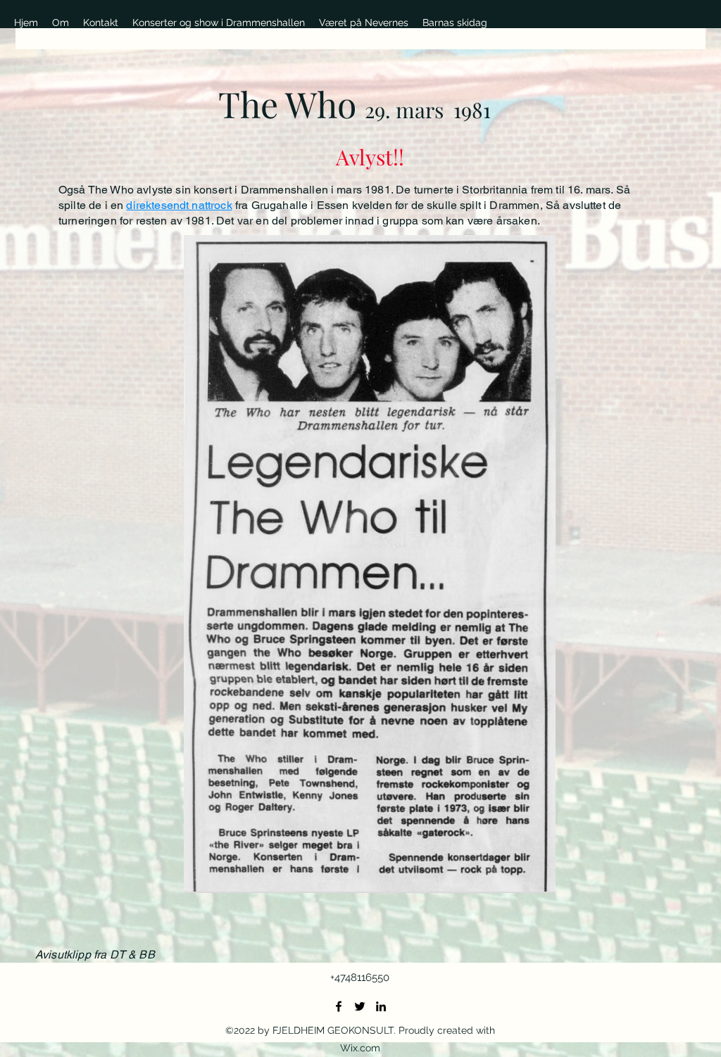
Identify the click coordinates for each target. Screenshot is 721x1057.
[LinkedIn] (381, 1006)
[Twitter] (360, 1006)
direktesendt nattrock (179, 205)
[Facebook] (339, 1006)
